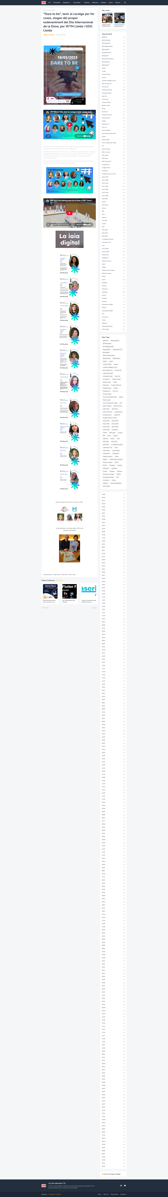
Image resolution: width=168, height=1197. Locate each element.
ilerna (113, 214)
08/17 (113, 550)
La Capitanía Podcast (113, 239)
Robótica (113, 301)
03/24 (113, 1091)
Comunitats (76, 2)
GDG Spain (113, 158)
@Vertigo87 (113, 56)
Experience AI (113, 124)
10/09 (113, 802)
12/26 (113, 849)
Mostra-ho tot (59, 580)
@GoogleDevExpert (113, 46)
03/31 (113, 647)
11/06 (113, 799)
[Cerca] (124, 2)
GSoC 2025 (113, 192)
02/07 (113, 911)
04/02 (113, 743)
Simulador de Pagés (113, 304)
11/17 (113, 612)
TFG (113, 314)
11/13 (113, 796)
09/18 (113, 808)
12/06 (113, 923)
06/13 (113, 883)
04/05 (113, 989)
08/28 (113, 815)
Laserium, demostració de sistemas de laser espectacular (89, 601)
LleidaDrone (113, 258)
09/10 (113, 696)
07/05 (113, 955)
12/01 (113, 609)
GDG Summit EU (113, 161)
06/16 (113, 637)
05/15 (113, 833)
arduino (113, 77)
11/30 (113, 538)
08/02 (113, 948)
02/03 (113, 1107)
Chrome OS (113, 87)
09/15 (113, 622)
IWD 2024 (113, 233)
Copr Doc (113, 96)
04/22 (113, 1147)
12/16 (113, 1116)
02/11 (113, 653)
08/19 (113, 1132)
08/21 (113, 818)
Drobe (113, 108)
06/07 (113, 964)
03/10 (113, 1095)
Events (111, 2)
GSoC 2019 (113, 177)
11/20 (113, 793)
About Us (106, 1194)
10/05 (113, 541)
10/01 (113, 690)
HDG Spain (113, 205)
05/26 (113, 1076)
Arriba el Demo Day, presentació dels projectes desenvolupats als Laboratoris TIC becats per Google (119, 25)
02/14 (113, 908)
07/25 (113, 874)
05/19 (113, 1079)
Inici (49, 2)
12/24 (113, 665)
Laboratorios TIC (113, 242)
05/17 (113, 500)
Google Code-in (113, 167)
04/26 (113, 507)
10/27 (113, 619)
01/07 (113, 662)
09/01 (113, 1054)
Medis (113, 264)
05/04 (113, 572)
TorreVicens (113, 317)
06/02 (113, 640)
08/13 (113, 706)
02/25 (113, 1166)
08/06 (113, 709)
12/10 (113, 672)
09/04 (113, 812)
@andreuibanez (113, 40)
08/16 (113, 942)
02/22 (113, 525)
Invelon (113, 223)
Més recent (46, 608)
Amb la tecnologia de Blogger (112, 1174)
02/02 (113, 1011)
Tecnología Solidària (113, 311)
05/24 (113, 970)
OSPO (113, 276)
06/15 (113, 563)
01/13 (113, 1113)
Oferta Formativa (113, 273)
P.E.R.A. (113, 280)
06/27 (113, 880)
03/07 (113, 905)
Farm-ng (113, 127)
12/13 (113, 920)
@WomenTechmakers (113, 59)
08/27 (113, 703)
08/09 (113, 945)
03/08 (113, 519)
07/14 (113, 628)
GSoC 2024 (113, 189)
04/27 (113, 575)
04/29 (113, 1144)
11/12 (113, 681)
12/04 (113, 790)
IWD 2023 (64, 574)
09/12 (113, 861)
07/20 (113, 553)
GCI (113, 146)
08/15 (113, 868)
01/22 (113, 771)
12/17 (113, 668)
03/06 (113, 839)
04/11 (113, 902)
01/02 (113, 846)
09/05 (113, 864)
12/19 (113, 852)
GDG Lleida (57, 574)
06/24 (113, 1138)
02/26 (113, 755)
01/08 (113, 777)
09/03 (113, 699)
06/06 (113, 886)
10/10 (113, 858)
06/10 (113, 1141)
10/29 (113, 684)
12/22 (113, 600)
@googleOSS (113, 49)
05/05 (113, 644)
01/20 (113, 1110)
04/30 (113, 731)
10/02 (113, 805)
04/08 (113, 1151)
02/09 (113, 1007)
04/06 (113, 581)
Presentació (56, 2)
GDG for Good (113, 152)
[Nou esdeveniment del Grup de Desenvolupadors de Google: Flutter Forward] (69, 591)
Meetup (113, 267)
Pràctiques (113, 292)
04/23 (113, 734)
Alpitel (113, 68)
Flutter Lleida (113, 140)
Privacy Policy (114, 1194)
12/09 (113, 1119)
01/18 (113, 535)
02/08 (113, 532)
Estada (113, 121)
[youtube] (124, 1185)
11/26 (113, 675)
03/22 (113, 516)
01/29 (113, 768)
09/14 (113, 544)
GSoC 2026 (113, 196)
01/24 (113, 914)
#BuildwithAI (113, 65)
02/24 (113, 1101)
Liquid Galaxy (113, 251)
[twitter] (121, 1185)
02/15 (113, 528)
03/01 (113, 522)
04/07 (113, 1088)
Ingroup (113, 217)
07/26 (113, 951)
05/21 (113, 728)
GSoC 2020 (113, 180)
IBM (113, 211)
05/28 (113, 724)
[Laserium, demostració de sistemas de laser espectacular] (89, 591)
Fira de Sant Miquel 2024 (113, 133)
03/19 (113, 746)
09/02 (113, 1129)
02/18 (113, 650)
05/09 (113, 895)
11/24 (113, 1032)
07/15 (113, 1135)
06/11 (113, 718)
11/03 (113, 1042)
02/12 (113, 762)
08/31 (113, 547)
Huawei (113, 208)
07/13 (113, 556)
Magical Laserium (113, 261)
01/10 (113, 917)
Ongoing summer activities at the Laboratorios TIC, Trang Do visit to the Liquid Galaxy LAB (107, 25)
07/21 (113, 1057)
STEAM (113, 307)
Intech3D (113, 220)
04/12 (113, 513)
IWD (113, 227)
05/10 (113, 504)
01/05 (113, 594)
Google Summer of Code (113, 174)
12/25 (113, 780)
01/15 (113, 774)
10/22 (113, 687)
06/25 (113, 715)
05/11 (113, 569)
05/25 (113, 566)
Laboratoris (66, 2)
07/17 (113, 821)
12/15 (113, 603)
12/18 (113, 784)
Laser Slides (113, 248)
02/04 (113, 656)
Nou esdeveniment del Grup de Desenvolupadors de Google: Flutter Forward (69, 601)
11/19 (113, 678)
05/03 (113, 976)
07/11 (113, 877)
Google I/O (113, 171)
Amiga (113, 71)
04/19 (113, 510)
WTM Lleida (72, 574)
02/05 (113, 765)
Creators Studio (113, 102)
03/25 (113, 1157)
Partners (117, 2)
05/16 (113, 892)
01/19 (113, 1017)
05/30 (113, 889)
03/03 (113, 1098)
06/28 (113, 494)
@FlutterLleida (113, 43)
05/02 (113, 899)
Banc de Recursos (113, 84)
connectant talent (113, 93)
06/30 (113, 631)
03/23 (113, 584)
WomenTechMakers (113, 326)
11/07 (113, 855)
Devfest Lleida (113, 105)
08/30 (113, 939)
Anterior (94, 608)
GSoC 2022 (113, 183)
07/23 (113, 712)
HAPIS (113, 202)
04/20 (113, 578)
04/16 (113, 737)
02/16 (113, 1004)
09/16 (113, 1126)
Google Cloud (113, 164)
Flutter (113, 136)
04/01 (113, 1154)
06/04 (113, 721)
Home (99, 1194)
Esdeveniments (51, 10)
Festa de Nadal (113, 130)
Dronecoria (113, 112)
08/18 (113, 625)
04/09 (113, 740)
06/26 (113, 824)
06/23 (113, 634)
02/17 (113, 1104)
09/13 (113, 936)
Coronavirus (113, 99)
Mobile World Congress (113, 270)
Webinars (113, 323)
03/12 (113, 749)
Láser (113, 245)
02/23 (113, 588)
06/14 (113, 497)
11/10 (113, 616)
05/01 (113, 836)
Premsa (113, 295)
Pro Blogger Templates (54, 1194)
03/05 (113, 752)
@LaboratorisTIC (113, 52)
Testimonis (95, 2)
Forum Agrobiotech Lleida (113, 143)
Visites (113, 320)
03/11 (113, 1163)
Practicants (113, 289)
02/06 (113, 843)
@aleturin (113, 37)
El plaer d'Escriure (113, 115)
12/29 (113, 597)
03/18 (113, 1160)
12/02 (113, 1123)
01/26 (113, 591)
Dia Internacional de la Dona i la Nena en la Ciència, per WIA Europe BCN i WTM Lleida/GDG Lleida (50, 601)
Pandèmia (113, 283)
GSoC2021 (113, 199)
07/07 (113, 1060)
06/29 (113, 560)
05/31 (113, 967)
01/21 (113, 659)
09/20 (113, 933)
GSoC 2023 (113, 186)
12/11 (113, 787)
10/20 (113, 1048)
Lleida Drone (113, 255)
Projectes (103, 2)
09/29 (113, 1051)
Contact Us (123, 1194)
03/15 (113, 995)
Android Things (113, 74)
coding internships (113, 90)
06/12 (113, 827)
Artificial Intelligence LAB (113, 80)
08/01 (113, 871)
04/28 (113, 1085)
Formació (86, 2)
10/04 (113, 930)
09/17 (113, 693)
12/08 (113, 606)
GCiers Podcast (113, 149)
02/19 (113, 759)
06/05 (113, 830)
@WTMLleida (113, 62)
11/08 (113, 927)
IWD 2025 (113, 236)
